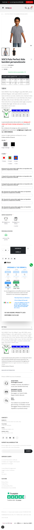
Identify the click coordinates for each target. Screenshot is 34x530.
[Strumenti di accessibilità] (3, 527)
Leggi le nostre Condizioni (8, 470)
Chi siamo (4, 474)
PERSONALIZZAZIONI (7, 231)
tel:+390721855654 (7, 132)
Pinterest (13, 437)
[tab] (17, 327)
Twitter (6, 258)
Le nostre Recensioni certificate (9, 460)
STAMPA (4, 154)
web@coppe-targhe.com (24, 130)
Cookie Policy (5, 484)
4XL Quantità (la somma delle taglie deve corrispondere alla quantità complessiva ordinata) (16, 207)
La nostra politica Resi (7, 486)
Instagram (6, 437)
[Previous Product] (31, 59)
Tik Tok (17, 437)
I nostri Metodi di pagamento (9, 468)
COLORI (4, 140)
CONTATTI (4, 417)
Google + (11, 258)
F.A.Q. (3, 472)
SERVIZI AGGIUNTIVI (7, 215)
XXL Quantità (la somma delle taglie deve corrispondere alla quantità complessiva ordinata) (16, 192)
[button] (31, 45)
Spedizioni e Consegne (7, 463)
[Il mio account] (28, 8)
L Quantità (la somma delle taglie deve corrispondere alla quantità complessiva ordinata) (17, 177)
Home (2, 14)
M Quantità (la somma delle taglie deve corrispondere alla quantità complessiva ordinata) (17, 169)
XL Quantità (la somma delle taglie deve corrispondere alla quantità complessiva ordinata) (17, 184)
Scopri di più (29, 2)
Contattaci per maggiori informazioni (11, 461)
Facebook (3, 258)
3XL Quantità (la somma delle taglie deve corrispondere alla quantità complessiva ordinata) (16, 200)
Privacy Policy (5, 482)
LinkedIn (9, 258)
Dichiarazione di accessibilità (9, 487)
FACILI (12, 399)
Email (14, 258)
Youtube (10, 437)
